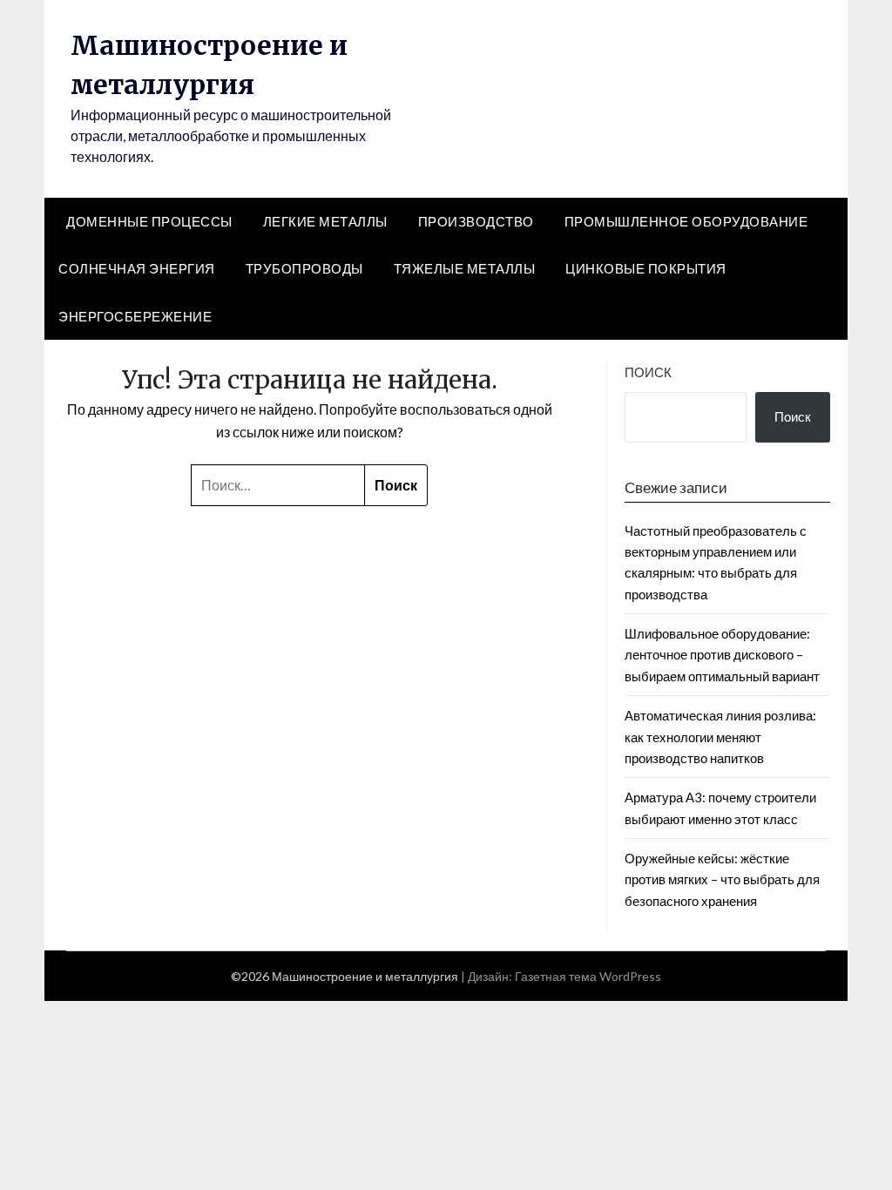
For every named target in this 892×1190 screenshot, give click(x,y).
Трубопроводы (304, 268)
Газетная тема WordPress (588, 976)
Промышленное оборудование (686, 221)
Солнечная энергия (136, 268)
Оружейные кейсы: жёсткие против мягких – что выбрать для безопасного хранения (722, 879)
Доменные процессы (149, 221)
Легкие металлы (325, 221)
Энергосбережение (135, 316)
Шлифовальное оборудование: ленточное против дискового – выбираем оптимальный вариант (722, 654)
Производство (476, 221)
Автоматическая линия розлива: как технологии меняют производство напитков (720, 736)
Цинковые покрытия (645, 268)
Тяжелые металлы (465, 268)
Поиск (648, 372)
